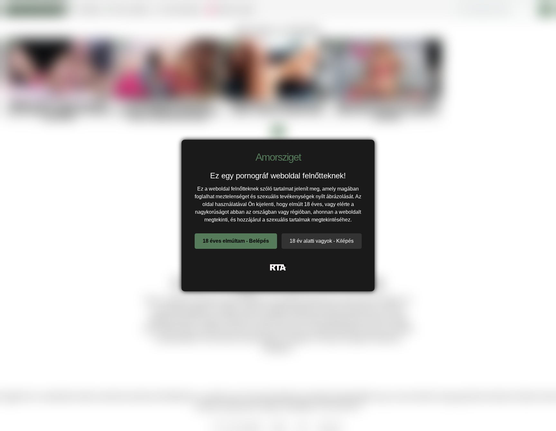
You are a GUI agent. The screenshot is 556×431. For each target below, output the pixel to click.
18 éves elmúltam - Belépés (236, 241)
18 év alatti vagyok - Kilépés (322, 241)
